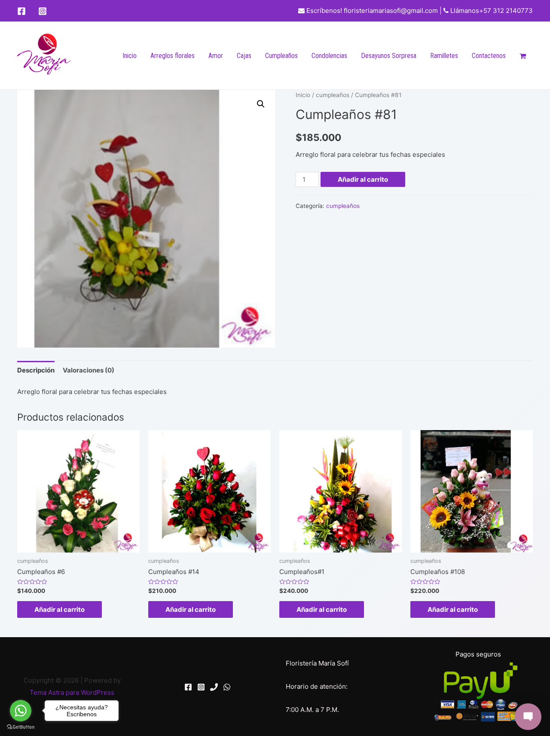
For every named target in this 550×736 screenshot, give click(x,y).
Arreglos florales (172, 56)
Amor (215, 56)
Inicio (129, 56)
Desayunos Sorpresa (388, 56)
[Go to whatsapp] (20, 710)
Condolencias (329, 56)
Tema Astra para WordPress (72, 692)
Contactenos (489, 56)
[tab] (36, 370)
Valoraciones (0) (88, 370)
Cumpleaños (281, 56)
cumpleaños (332, 95)
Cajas (244, 56)
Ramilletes (444, 56)
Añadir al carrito (363, 179)
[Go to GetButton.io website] (20, 727)
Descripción (36, 370)
